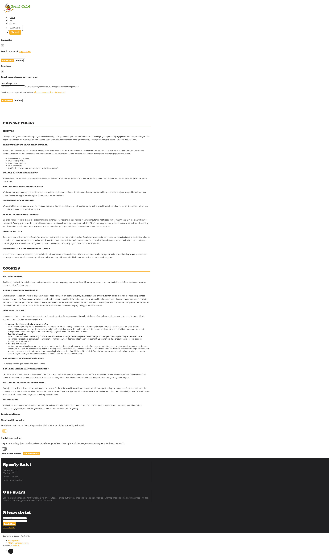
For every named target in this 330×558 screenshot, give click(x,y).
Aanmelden (15, 27)
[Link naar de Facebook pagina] (10, 551)
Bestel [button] (15, 32)
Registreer (7, 100)
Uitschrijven (9, 527)
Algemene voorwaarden (43, 92)
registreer (25, 51)
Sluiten (19, 60)
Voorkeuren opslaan (11, 453)
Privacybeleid (60, 92)
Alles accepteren (31, 453)
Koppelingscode (9, 83)
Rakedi (16, 545)
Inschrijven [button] (9, 524)
